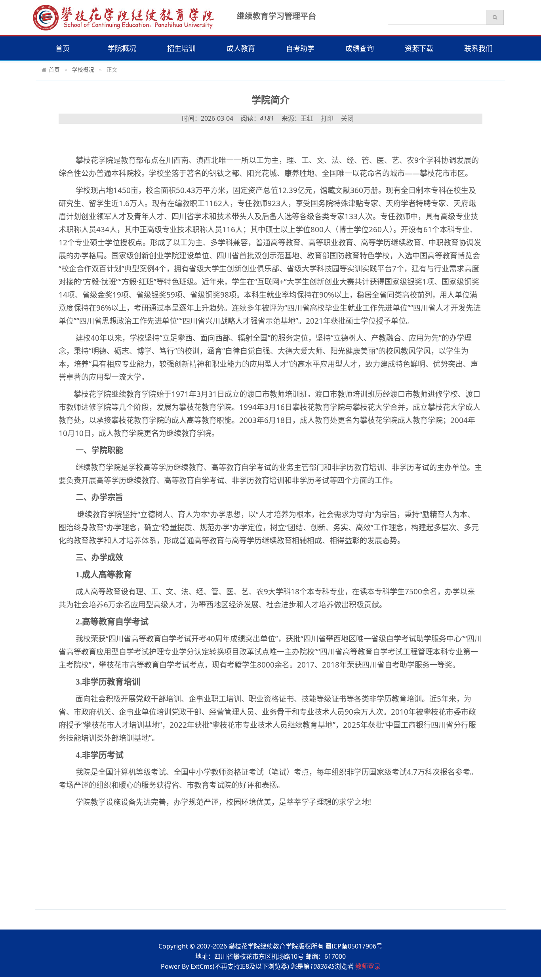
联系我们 (478, 48)
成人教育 (241, 48)
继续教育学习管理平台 (276, 16)
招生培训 (181, 48)
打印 (327, 118)
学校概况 (83, 69)
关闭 (347, 118)
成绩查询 (359, 48)
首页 (62, 48)
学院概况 (122, 48)
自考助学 (300, 48)
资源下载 (419, 48)
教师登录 (368, 966)
